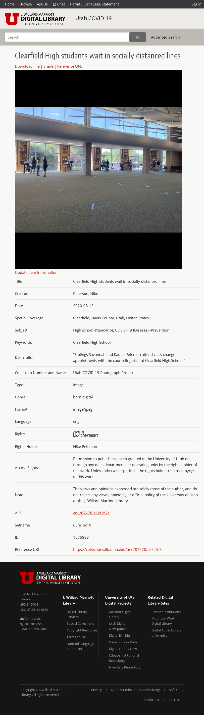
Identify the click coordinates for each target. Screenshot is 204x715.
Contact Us (32, 618)
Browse (26, 4)
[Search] (137, 37)
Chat (60, 4)
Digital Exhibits (120, 635)
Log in (197, 4)
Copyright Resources (82, 630)
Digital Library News (123, 648)
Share (48, 66)
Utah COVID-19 (93, 18)
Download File (27, 66)
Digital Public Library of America (167, 633)
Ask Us (42, 4)
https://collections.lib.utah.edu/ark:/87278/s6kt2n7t (118, 549)
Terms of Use (76, 637)
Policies (174, 699)
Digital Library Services (77, 614)
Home (10, 4)
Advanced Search (165, 37)
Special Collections (80, 623)
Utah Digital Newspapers (118, 626)
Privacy (96, 689)
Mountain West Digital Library (163, 621)
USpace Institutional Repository (124, 658)
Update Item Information (36, 272)
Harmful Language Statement (94, 4)
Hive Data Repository (124, 667)
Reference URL (69, 66)
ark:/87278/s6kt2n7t (91, 512)
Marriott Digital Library (120, 614)
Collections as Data (123, 642)
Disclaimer (151, 699)
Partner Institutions (166, 612)
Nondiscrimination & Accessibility (135, 689)
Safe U (173, 689)
